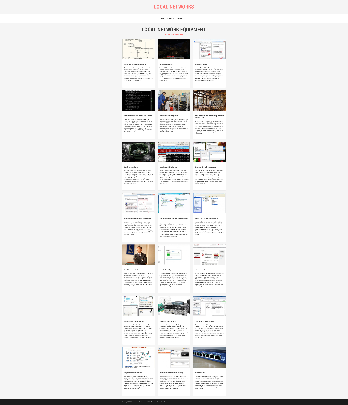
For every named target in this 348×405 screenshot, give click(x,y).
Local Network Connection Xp (134, 321)
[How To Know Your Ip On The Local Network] (138, 100)
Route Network (200, 373)
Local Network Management (169, 116)
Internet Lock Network (202, 270)
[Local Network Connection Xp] (138, 306)
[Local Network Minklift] (174, 49)
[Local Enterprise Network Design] (138, 49)
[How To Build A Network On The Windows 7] (138, 203)
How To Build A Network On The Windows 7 (138, 218)
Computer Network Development (205, 167)
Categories (170, 18)
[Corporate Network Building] (138, 357)
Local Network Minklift (167, 64)
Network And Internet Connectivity (206, 218)
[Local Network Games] (138, 151)
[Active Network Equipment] (174, 306)
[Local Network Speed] (174, 254)
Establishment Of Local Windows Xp (171, 373)
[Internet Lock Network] (209, 254)
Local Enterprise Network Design (135, 64)
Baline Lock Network (201, 64)
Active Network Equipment (168, 321)
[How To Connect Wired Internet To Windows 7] (174, 203)
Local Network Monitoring (168, 167)
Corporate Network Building (133, 373)
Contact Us (181, 18)
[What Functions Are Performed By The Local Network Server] (209, 100)
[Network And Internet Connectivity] (209, 203)
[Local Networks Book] (138, 254)
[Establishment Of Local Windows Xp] (174, 357)
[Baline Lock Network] (209, 49)
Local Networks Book (131, 270)
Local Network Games (131, 167)
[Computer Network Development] (209, 151)
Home (162, 18)
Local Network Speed (166, 270)
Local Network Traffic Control (204, 321)
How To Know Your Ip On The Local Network (138, 116)
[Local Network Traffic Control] (209, 306)
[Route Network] (209, 357)
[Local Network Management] (174, 100)
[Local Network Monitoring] (174, 151)
